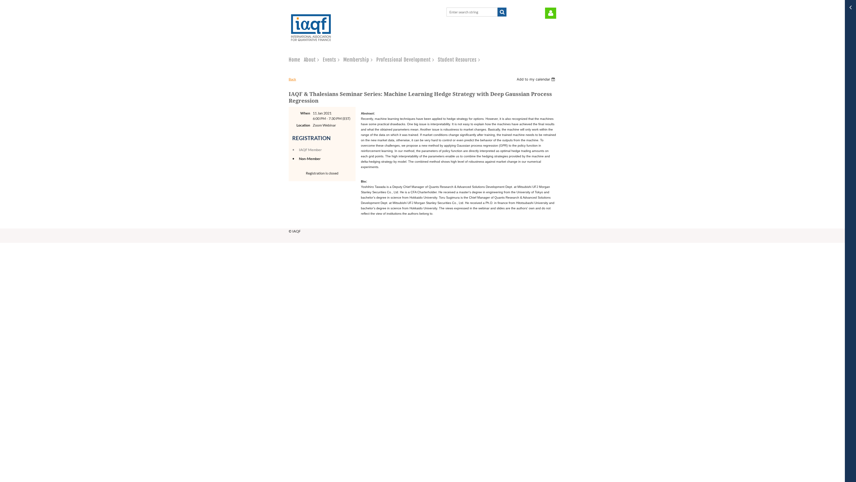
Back (292, 79)
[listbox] (536, 79)
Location (303, 125)
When (305, 113)
